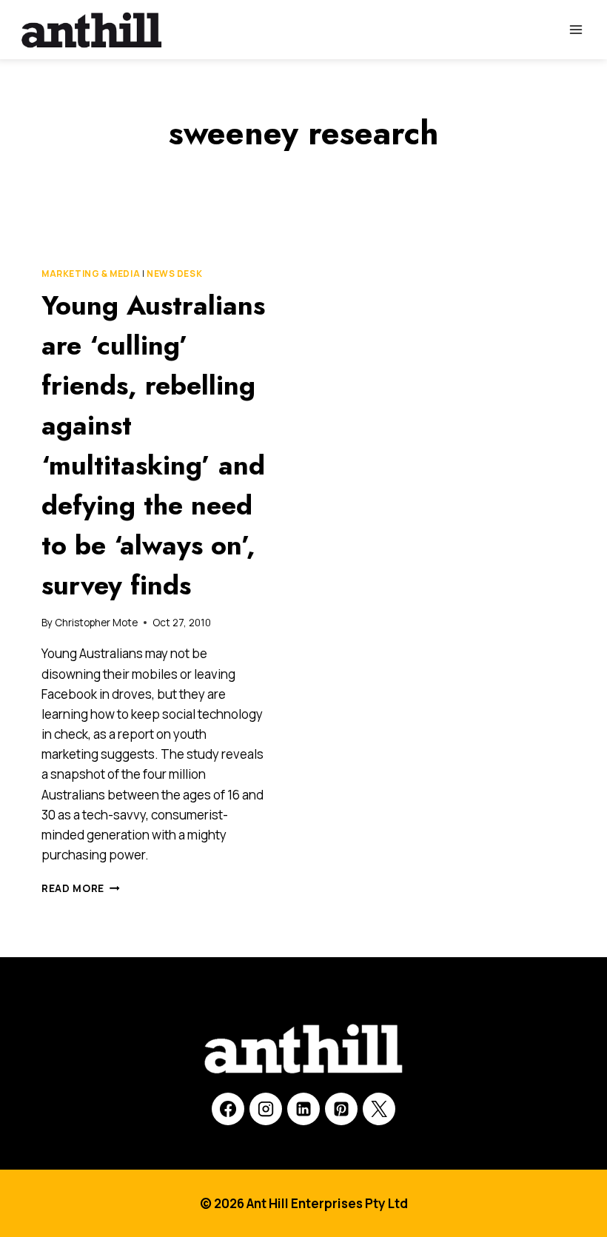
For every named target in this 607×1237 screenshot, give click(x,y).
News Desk (174, 273)
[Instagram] (265, 1109)
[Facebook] (228, 1109)
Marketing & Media (90, 273)
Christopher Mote (96, 622)
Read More (80, 888)
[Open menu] (575, 29)
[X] (379, 1109)
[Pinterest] (341, 1109)
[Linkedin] (303, 1109)
